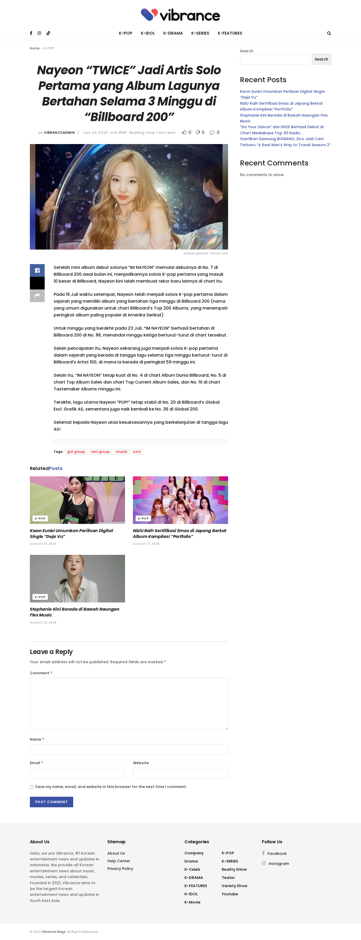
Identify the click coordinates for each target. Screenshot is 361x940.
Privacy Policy (120, 868)
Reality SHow (234, 869)
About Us (116, 853)
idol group (100, 451)
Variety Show (234, 885)
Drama (191, 861)
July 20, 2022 (95, 132)
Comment (41, 673)
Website (141, 763)
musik (121, 451)
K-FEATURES (230, 33)
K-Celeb (192, 869)
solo (137, 451)
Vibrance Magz (54, 931)
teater (228, 877)
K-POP (125, 33)
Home (35, 48)
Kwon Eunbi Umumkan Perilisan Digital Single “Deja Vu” (71, 534)
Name (37, 739)
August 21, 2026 (43, 544)
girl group (76, 451)
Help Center (118, 861)
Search (246, 51)
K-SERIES (200, 33)
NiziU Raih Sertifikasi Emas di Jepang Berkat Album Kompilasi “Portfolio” (179, 534)
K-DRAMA (173, 33)
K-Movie (192, 902)
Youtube (230, 894)
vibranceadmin (59, 132)
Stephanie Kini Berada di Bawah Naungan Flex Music (74, 612)
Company (193, 853)
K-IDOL (148, 33)
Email (37, 763)
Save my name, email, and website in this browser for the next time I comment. (111, 786)
